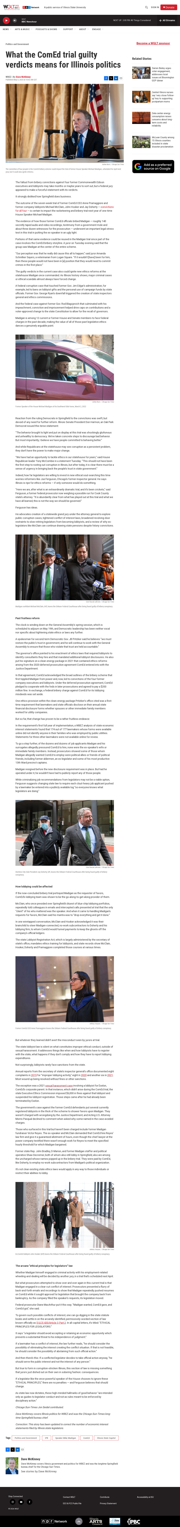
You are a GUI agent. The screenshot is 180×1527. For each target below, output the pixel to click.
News (6, 29)
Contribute (104, 1497)
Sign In (155, 7)
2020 (84, 1075)
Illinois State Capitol (106, 1438)
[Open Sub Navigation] (11, 29)
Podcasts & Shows (46, 29)
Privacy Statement (108, 1503)
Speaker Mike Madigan (65, 1438)
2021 (110, 1075)
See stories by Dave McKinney (39, 1471)
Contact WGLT (69, 1497)
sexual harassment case (59, 1085)
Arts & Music (22, 29)
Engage (96, 29)
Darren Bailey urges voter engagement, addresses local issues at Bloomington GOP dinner (163, 74)
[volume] (14, 20)
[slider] (19, 20)
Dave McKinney (23, 76)
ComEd (86, 1438)
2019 (34, 1075)
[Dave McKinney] (12, 1465)
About (82, 29)
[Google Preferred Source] (153, 166)
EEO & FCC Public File (72, 1503)
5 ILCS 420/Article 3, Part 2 (51, 1322)
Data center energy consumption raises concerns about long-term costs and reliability (162, 119)
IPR (46, 1438)
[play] (6, 20)
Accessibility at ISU (145, 1497)
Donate (170, 7)
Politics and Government (17, 44)
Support (68, 29)
